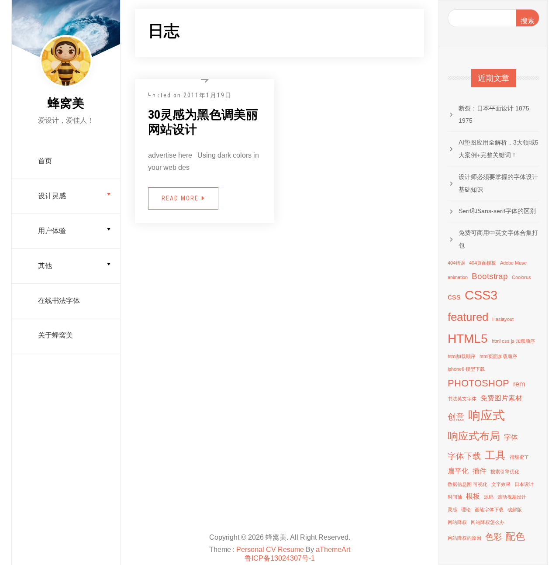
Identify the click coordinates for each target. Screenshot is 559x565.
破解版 (514, 509)
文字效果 (501, 484)
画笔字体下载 (489, 509)
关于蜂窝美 (55, 335)
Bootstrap (490, 276)
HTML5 (468, 338)
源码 (488, 497)
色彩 (493, 536)
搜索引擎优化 (504, 471)
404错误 (456, 262)
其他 (45, 266)
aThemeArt (333, 549)
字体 (511, 437)
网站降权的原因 (464, 538)
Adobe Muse (513, 262)
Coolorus (521, 277)
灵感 (452, 509)
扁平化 (458, 471)
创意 (456, 416)
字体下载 (464, 456)
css (454, 296)
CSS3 (481, 295)
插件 (480, 471)
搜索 (528, 20)
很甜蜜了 (519, 457)
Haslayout (503, 319)
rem (519, 384)
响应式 (486, 415)
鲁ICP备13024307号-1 (280, 558)
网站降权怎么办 (487, 522)
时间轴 (455, 497)
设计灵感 (52, 196)
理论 (466, 509)
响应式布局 (474, 436)
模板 (473, 496)
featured (468, 317)
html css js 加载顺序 (513, 341)
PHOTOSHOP (478, 383)
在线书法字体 (59, 300)
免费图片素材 (501, 398)
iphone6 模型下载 (466, 369)
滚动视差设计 (511, 497)
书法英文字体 (462, 398)
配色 (515, 536)
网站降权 (457, 522)
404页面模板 (482, 262)
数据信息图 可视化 (467, 484)
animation (458, 277)
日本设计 (524, 484)
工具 (495, 455)
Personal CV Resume (270, 549)
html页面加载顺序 (498, 356)
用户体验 (52, 231)
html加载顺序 (462, 356)
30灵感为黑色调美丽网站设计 (203, 122)
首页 (45, 161)
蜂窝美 (66, 103)
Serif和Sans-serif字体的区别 (497, 210)
